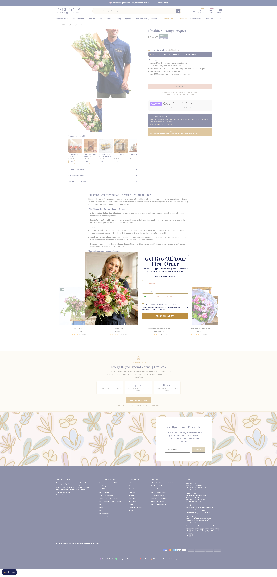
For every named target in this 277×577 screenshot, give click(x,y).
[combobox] (147, 296)
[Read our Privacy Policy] (187, 307)
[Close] (189, 255)
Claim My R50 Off (165, 315)
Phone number (147, 291)
